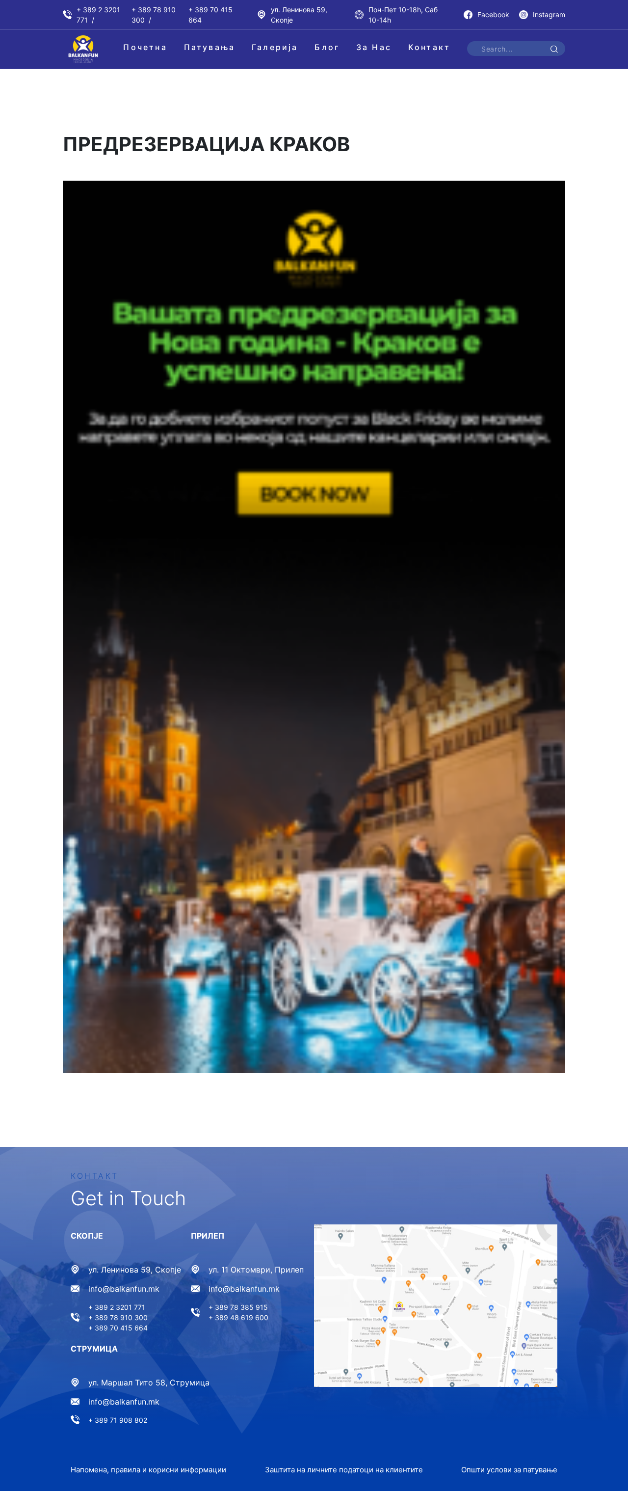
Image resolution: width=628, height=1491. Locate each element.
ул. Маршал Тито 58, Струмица (148, 1382)
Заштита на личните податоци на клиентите (344, 1469)
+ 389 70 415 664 (210, 14)
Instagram (549, 14)
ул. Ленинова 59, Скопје (299, 14)
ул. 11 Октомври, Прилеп (256, 1269)
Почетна (145, 47)
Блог (327, 47)
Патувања (210, 47)
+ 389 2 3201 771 (98, 14)
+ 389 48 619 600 (238, 1317)
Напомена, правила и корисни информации (148, 1469)
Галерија (275, 47)
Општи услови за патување (509, 1469)
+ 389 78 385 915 (238, 1307)
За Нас (374, 47)
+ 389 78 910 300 (153, 14)
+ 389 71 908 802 (117, 1420)
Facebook (493, 14)
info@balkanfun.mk (123, 1289)
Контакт (429, 47)
